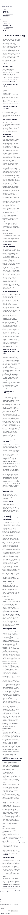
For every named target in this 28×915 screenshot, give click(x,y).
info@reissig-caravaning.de (12, 77)
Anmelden (14, 910)
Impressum (17, 890)
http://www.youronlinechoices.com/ (10, 614)
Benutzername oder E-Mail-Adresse (9, 904)
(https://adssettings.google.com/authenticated (13, 842)
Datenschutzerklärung (5, 891)
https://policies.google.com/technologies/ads (13, 837)
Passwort (2, 908)
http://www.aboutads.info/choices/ (10, 611)
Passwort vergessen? (5, 913)
